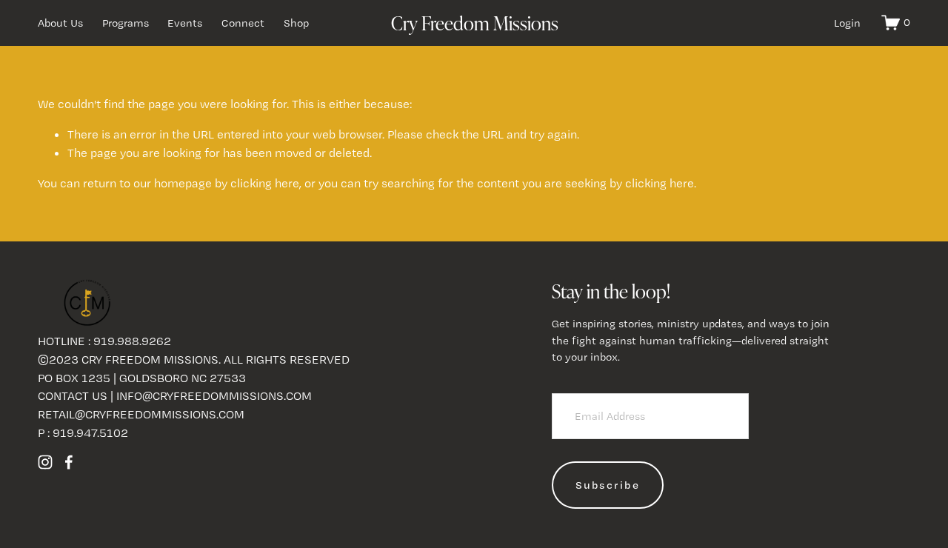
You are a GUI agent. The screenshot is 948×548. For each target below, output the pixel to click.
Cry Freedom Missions (474, 23)
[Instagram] (45, 462)
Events (184, 23)
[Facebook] (68, 462)
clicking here (264, 183)
